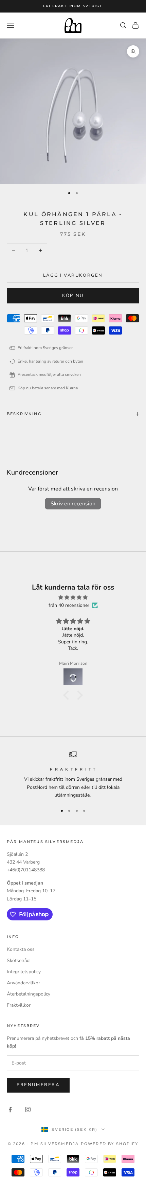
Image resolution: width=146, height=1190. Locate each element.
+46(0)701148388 (26, 870)
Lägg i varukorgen (73, 275)
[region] (73, 774)
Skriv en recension (73, 503)
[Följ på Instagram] (27, 1109)
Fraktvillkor (19, 1005)
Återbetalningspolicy (28, 994)
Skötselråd (18, 960)
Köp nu (73, 296)
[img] (73, 597)
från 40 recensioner (69, 605)
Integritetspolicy (24, 971)
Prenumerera (38, 1085)
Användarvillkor (23, 983)
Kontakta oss (21, 949)
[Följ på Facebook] (10, 1109)
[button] (68, 695)
